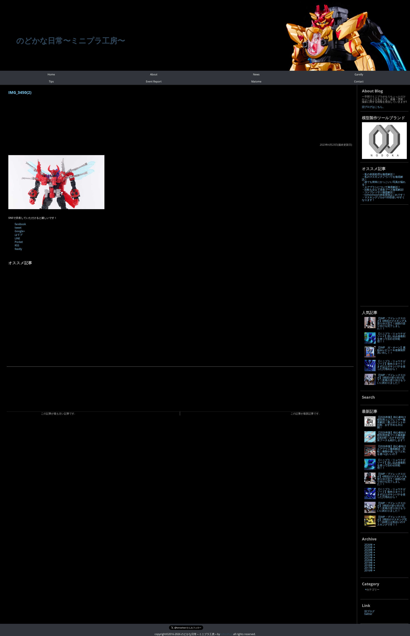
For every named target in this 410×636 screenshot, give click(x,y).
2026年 (368, 544)
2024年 (368, 550)
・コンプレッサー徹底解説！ (378, 192)
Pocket (19, 242)
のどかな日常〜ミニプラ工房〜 (70, 40)
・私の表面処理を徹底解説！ (378, 174)
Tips (51, 81)
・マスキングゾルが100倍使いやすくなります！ (383, 199)
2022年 (368, 555)
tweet (18, 227)
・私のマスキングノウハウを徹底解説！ (382, 178)
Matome (256, 81)
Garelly (359, 74)
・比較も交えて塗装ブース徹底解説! (383, 189)
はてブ (18, 234)
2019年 (368, 562)
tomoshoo (226, 634)
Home (51, 74)
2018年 (368, 565)
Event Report (154, 81)
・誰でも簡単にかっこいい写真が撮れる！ (384, 183)
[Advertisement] (104, 120)
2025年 (368, 547)
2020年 (368, 560)
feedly (18, 249)
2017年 (368, 568)
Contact (359, 81)
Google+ (20, 231)
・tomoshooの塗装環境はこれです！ (383, 194)
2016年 (368, 570)
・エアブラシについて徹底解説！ (381, 187)
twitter (368, 614)
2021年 (368, 557)
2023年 (368, 552)
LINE (17, 238)
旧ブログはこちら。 (373, 107)
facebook (20, 224)
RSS (17, 245)
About (153, 74)
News (256, 74)
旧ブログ (369, 611)
